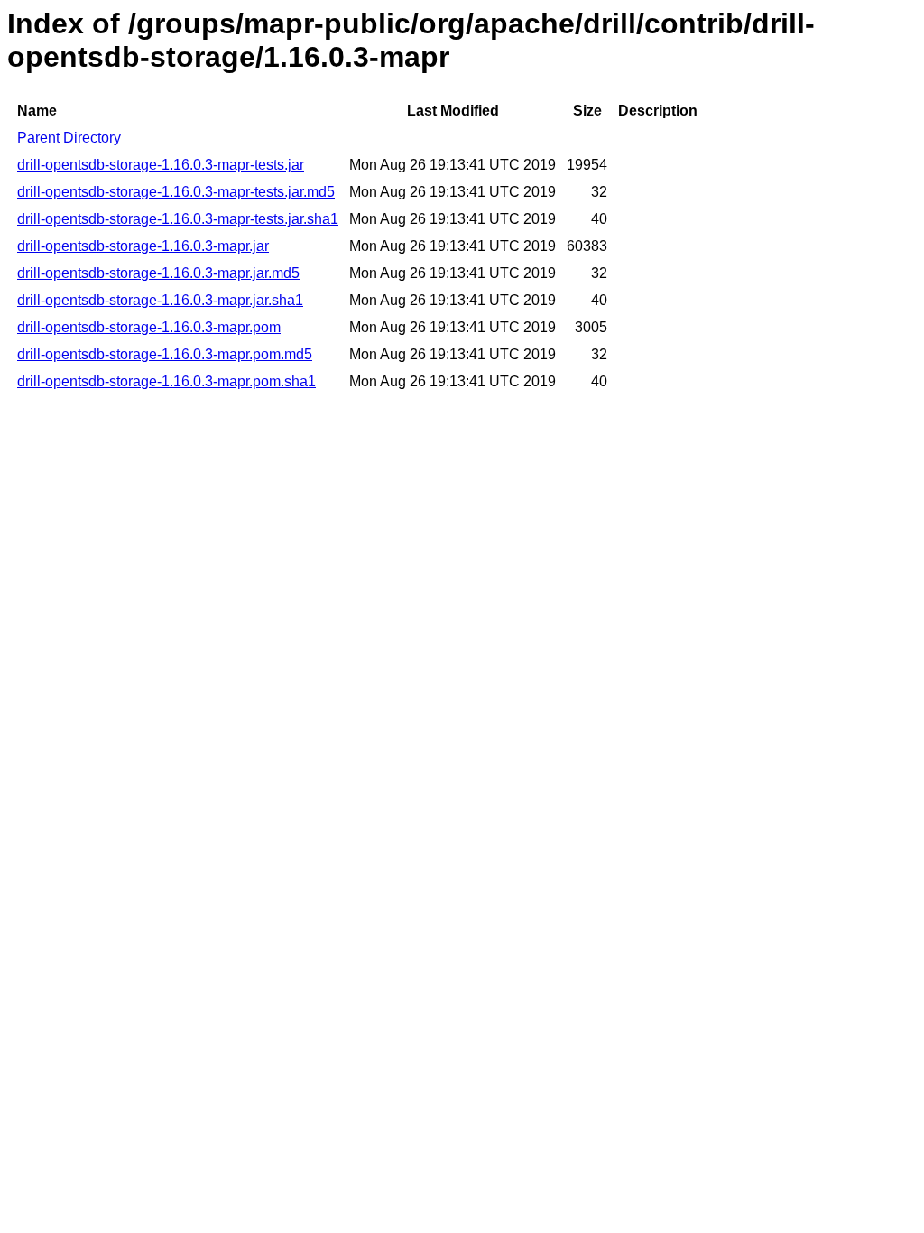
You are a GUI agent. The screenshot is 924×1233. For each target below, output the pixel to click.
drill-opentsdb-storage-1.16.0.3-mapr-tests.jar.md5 (176, 191)
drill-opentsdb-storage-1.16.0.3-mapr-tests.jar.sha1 (177, 219)
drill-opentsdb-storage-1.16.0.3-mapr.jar (143, 246)
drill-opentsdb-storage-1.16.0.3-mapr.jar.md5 (158, 273)
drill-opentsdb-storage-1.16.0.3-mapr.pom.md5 (164, 354)
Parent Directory (69, 137)
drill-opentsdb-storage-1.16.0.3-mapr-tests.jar (160, 164)
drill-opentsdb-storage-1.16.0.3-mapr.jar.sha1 (160, 300)
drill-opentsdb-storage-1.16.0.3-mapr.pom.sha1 (166, 381)
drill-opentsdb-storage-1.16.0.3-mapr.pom (149, 327)
